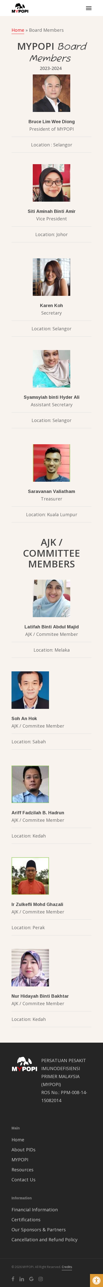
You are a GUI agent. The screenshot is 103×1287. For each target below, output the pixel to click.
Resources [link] (23, 1170)
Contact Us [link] (24, 1180)
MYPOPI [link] (20, 1160)
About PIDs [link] (24, 1150)
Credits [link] (67, 1267)
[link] (96, 1280)
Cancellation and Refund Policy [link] (45, 1240)
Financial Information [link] (35, 1210)
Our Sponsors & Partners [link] (39, 1230)
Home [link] (18, 30)
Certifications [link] (26, 1220)
